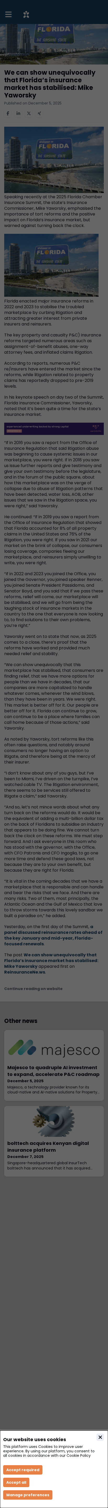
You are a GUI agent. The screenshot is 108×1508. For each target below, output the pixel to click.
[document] (54, 1469)
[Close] (100, 1437)
